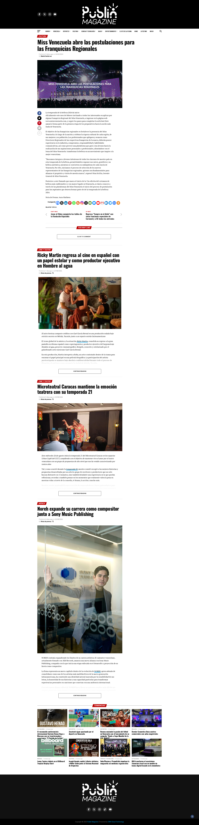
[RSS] (78, 203)
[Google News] (114, 203)
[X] (62, 203)
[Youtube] (98, 203)
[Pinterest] (70, 203)
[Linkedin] (66, 203)
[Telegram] (110, 203)
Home (136, 31)
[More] (118, 203)
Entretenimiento (110, 31)
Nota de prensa (46, 273)
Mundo (48, 31)
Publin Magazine (92, 822)
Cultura (75, 31)
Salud (100, 31)
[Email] (90, 203)
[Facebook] (57, 203)
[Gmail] (102, 203)
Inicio (151, 31)
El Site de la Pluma (126, 31)
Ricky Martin (82, 341)
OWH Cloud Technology (116, 822)
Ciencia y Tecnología (88, 31)
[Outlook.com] (106, 203)
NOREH (97, 671)
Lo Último (144, 31)
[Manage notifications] (192, 816)
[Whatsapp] (74, 203)
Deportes (66, 31)
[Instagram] (82, 203)
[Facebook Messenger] (94, 203)
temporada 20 (72, 469)
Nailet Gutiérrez (46, 56)
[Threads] (86, 203)
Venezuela (56, 31)
